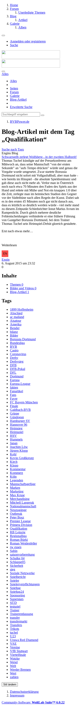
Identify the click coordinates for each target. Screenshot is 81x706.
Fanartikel (16, 391)
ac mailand (17, 317)
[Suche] (3, 71)
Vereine (15, 647)
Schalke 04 (17, 558)
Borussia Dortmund (23, 339)
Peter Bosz (17, 517)
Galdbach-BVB (20, 409)
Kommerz (16, 473)
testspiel (15, 606)
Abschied (16, 313)
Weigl (14, 662)
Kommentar (18, 469)
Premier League (20, 521)
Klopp (14, 465)
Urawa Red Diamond (24, 640)
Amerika (15, 324)
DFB (13, 365)
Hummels (16, 439)
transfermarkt (18, 621)
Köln (13, 476)
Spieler (14, 580)
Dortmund (16, 376)
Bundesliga (17, 343)
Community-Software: (33, 702)
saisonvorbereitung (22, 554)
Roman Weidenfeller (23, 543)
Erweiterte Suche (21, 107)
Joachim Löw (19, 447)
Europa (15, 380)
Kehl (13, 454)
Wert (13, 673)
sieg (12, 569)
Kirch (13, 461)
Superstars (16, 599)
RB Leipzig (17, 532)
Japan (13, 443)
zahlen (14, 677)
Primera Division (21, 525)
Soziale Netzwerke (22, 573)
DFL (13, 372)
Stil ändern (9, 684)
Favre (13, 398)
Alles (13, 81)
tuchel (14, 632)
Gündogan (17, 417)
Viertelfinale (18, 654)
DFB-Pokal (17, 369)
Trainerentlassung (21, 614)
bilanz (14, 332)
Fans (13, 395)
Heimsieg (16, 428)
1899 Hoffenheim (21, 309)
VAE (13, 643)
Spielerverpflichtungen (25, 584)
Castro (14, 350)
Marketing (16, 491)
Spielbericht (18, 577)
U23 (13, 636)
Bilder (14, 335)
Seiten (14, 88)
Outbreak (16, 513)
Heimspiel (16, 432)
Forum (14, 92)
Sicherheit (16, 565)
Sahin (13, 551)
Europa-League (20, 383)
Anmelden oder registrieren (28, 41)
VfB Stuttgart (19, 651)
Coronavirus (18, 354)
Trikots (14, 629)
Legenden (16, 480)
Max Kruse (17, 495)
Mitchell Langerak (22, 502)
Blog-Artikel (18, 99)
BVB (13, 346)
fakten (14, 387)
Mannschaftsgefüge (23, 484)
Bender (15, 328)
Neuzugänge (18, 510)
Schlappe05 (17, 562)
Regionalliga (18, 536)
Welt (13, 666)
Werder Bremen (20, 669)
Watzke (15, 658)
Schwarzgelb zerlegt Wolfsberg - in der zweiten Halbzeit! (39, 157)
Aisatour (15, 320)
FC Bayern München (24, 402)
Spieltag (15, 588)
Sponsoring (17, 595)
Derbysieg (16, 361)
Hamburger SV (20, 421)
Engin (6, 259)
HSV (13, 435)
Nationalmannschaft (23, 506)
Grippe (14, 413)
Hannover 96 (18, 424)
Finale (14, 406)
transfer (15, 617)
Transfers (16, 625)
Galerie (15, 96)
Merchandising (19, 499)
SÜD (13, 603)
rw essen (15, 547)
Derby (14, 357)
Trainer (14, 610)
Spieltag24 (17, 591)
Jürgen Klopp (19, 450)
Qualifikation (18, 528)
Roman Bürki (19, 539)
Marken (15, 487)
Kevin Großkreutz (22, 458)
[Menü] (3, 35)
